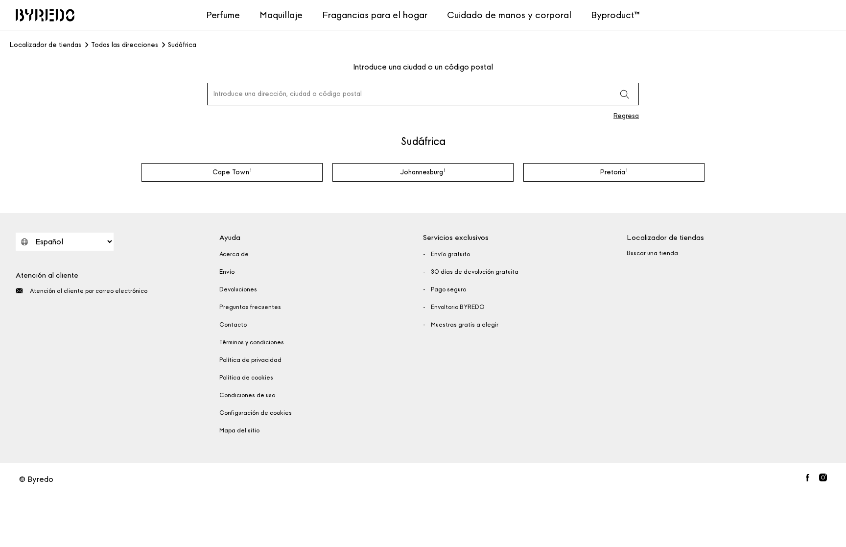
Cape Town (232, 171)
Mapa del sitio (239, 430)
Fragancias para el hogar (374, 15)
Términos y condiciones (251, 342)
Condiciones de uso (247, 395)
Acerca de (234, 254)
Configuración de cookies (255, 412)
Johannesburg (423, 171)
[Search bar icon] (624, 94)
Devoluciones (238, 289)
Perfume (223, 15)
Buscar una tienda (652, 253)
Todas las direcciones (124, 45)
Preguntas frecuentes (250, 307)
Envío (227, 271)
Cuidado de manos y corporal (509, 15)
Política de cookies (246, 377)
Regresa (626, 116)
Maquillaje (281, 15)
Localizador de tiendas (45, 45)
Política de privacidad (250, 360)
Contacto (233, 324)
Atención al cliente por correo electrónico (88, 290)
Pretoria (614, 171)
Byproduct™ (615, 15)
